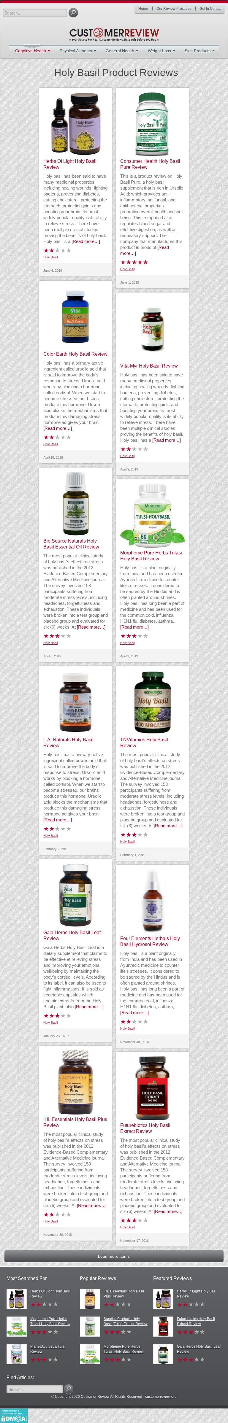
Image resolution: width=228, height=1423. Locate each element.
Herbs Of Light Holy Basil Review (50, 1293)
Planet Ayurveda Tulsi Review (47, 1349)
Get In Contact (211, 9)
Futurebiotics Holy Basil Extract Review (196, 1321)
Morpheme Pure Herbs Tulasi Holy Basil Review (50, 1321)
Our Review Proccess (173, 9)
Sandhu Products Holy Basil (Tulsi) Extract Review (126, 1321)
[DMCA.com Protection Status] (14, 1415)
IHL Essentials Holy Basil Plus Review (124, 1293)
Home (143, 9)
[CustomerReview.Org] (114, 32)
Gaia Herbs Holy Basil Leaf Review (199, 1349)
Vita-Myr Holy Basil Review (149, 365)
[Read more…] (86, 241)
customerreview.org (161, 1397)
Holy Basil (50, 257)
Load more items (114, 1256)
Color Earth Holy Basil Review (75, 354)
